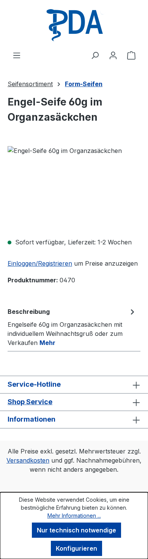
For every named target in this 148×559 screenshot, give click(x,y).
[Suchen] (95, 55)
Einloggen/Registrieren (40, 263)
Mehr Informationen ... (74, 515)
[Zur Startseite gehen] (74, 25)
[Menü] (17, 55)
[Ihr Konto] (113, 55)
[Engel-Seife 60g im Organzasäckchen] (74, 188)
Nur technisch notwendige (76, 530)
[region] (74, 188)
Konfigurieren (76, 548)
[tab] (72, 326)
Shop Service (30, 402)
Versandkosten (27, 460)
